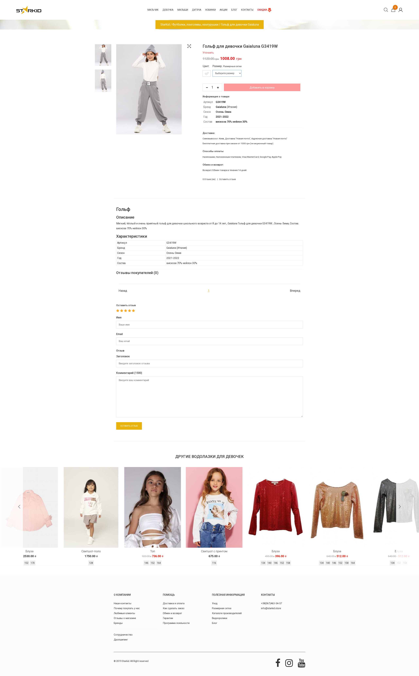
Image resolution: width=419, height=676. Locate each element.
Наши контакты (122, 603)
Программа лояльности (176, 623)
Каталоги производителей (227, 613)
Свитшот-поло (25, 551)
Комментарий (129, 372)
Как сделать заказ (173, 608)
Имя (118, 317)
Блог (234, 10)
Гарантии (168, 618)
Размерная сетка (221, 608)
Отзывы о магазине (125, 618)
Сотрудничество (123, 634)
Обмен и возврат (172, 613)
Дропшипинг (121, 639)
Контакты (247, 10)
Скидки (262, 10)
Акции (223, 10)
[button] (19, 507)
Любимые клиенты (124, 613)
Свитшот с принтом (148, 551)
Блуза (209, 551)
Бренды (118, 623)
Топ (86, 551)
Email (119, 334)
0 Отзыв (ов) (209, 179)
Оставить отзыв (227, 179)
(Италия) (226, 106)
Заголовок (123, 356)
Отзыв (120, 350)
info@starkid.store (271, 608)
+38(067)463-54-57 (271, 603)
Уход (215, 603)
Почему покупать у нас (127, 608)
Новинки (210, 10)
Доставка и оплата (173, 603)
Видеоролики (219, 618)
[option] (86, 517)
